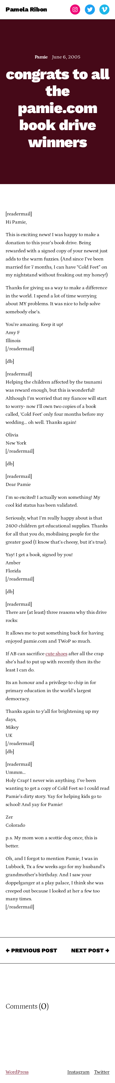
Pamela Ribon (26, 9)
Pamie (41, 57)
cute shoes (56, 654)
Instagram (78, 1072)
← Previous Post (31, 950)
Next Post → (90, 950)
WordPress (17, 1072)
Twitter (101, 1072)
